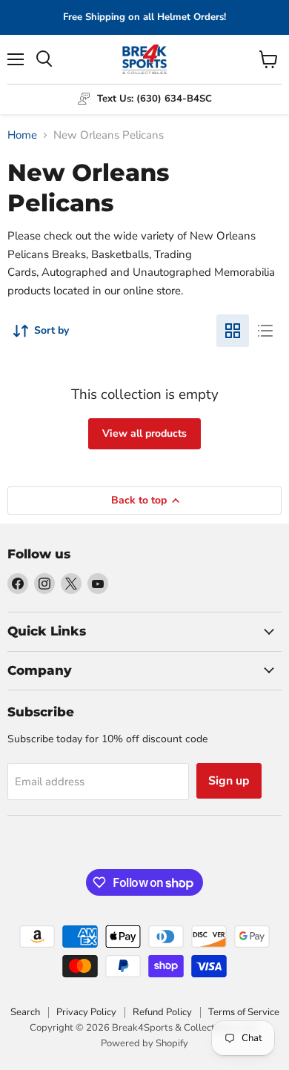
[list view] (265, 330)
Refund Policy (162, 1012)
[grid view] (232, 330)
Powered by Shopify (144, 1043)
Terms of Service (243, 1012)
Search (25, 1012)
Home (22, 135)
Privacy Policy (86, 1012)
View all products (144, 433)
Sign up (229, 781)
